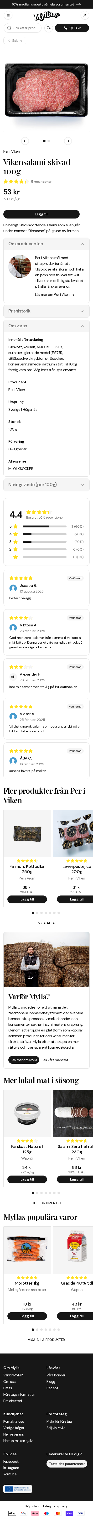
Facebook (11, 1461)
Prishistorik (19, 311)
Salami (17, 40)
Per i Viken (11, 151)
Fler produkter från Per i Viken (44, 795)
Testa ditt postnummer (67, 1464)
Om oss (9, 1381)
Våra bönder (55, 1375)
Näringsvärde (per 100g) (32, 485)
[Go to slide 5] (50, 913)
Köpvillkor (33, 1506)
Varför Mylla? (13, 1375)
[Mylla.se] (46, 16)
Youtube (9, 1474)
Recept (52, 1388)
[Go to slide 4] (46, 913)
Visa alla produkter (46, 1340)
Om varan (17, 326)
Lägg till (41, 214)
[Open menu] (8, 15)
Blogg (50, 1381)
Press (7, 1388)
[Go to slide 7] (58, 913)
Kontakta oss (13, 1421)
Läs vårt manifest (55, 1060)
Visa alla (46, 923)
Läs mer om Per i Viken (52, 294)
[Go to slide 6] (54, 913)
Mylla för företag (59, 1421)
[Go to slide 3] (41, 913)
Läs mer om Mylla (24, 1060)
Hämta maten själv (18, 1440)
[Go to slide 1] (44, 141)
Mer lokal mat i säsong (41, 1080)
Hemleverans (13, 1434)
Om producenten (25, 244)
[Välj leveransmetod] (48, 28)
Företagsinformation (19, 1394)
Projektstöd (12, 1401)
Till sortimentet (46, 1203)
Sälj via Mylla (55, 1428)
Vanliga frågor (13, 1428)
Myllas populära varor (40, 1217)
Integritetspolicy (55, 1506)
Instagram (11, 1467)
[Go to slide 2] (48, 141)
